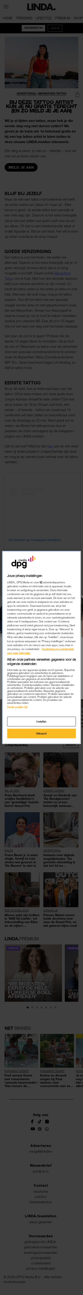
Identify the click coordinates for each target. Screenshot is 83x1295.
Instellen (41, 721)
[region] (41, 647)
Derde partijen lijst (17, 706)
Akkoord (41, 733)
